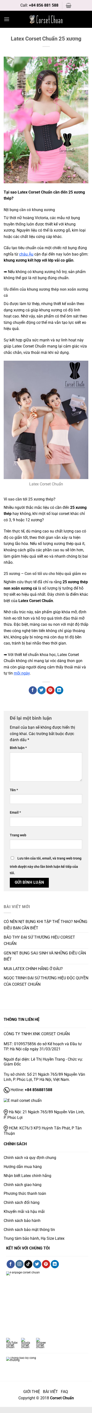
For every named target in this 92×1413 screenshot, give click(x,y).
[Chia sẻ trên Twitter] (42, 690)
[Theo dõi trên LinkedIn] (55, 1264)
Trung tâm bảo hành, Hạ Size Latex (34, 1238)
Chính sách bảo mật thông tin (29, 1229)
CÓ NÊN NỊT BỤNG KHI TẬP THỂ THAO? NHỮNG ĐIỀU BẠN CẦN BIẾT (45, 924)
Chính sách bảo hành (22, 1220)
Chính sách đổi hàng (21, 1202)
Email (15, 812)
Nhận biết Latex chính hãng (27, 1175)
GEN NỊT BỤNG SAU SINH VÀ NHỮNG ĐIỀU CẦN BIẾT (45, 956)
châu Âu (26, 254)
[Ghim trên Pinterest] (50, 690)
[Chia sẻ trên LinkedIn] (59, 690)
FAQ (65, 1391)
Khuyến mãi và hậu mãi (24, 1211)
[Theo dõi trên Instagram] (19, 1264)
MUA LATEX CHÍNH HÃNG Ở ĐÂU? (33, 968)
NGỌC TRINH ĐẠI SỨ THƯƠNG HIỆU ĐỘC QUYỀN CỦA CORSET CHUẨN (46, 981)
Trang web (18, 835)
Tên (14, 790)
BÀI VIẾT (50, 1391)
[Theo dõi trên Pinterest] (46, 1264)
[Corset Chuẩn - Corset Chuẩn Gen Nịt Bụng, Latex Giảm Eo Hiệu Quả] (46, 19)
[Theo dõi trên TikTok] (28, 1264)
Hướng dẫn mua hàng (23, 1166)
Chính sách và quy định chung (30, 1157)
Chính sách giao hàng (22, 1184)
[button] (68, 5)
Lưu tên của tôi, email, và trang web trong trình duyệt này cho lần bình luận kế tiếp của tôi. (45, 865)
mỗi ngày (22, 673)
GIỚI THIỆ (31, 1391)
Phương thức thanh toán (25, 1193)
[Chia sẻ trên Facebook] (33, 690)
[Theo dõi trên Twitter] (37, 1264)
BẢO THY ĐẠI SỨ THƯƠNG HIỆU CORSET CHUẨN (39, 940)
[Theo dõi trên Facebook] (11, 1264)
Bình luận (18, 748)
